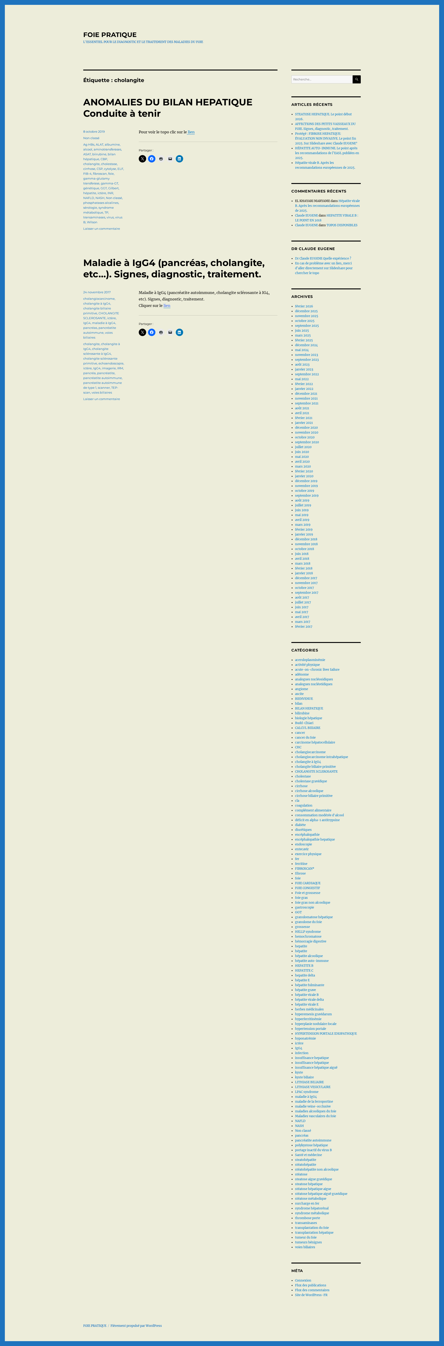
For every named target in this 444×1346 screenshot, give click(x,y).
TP (106, 212)
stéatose (301, 1174)
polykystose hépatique (311, 1145)
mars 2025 (303, 335)
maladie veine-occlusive (313, 1106)
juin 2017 (301, 607)
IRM (120, 368)
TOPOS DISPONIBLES (342, 225)
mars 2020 (303, 466)
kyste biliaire (304, 1077)
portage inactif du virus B (313, 1150)
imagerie (109, 368)
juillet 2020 (303, 447)
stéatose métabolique (310, 1199)
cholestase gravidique (311, 781)
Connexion (303, 1280)
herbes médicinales (309, 1009)
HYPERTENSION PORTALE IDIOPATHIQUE (326, 1034)
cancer (300, 733)
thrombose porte (307, 1218)
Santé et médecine (308, 1155)
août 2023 (302, 365)
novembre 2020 (306, 432)
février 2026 (304, 306)
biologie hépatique (308, 718)
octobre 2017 (304, 588)
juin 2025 (302, 331)
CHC (298, 747)
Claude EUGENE (306, 215)
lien (191, 132)
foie (111, 173)
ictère (102, 193)
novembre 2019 (306, 486)
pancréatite (106, 373)
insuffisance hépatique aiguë (316, 1068)
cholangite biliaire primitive (315, 767)
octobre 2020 (304, 437)
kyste (299, 1072)
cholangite (91, 164)
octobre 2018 (304, 549)
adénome (302, 674)
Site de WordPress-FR (311, 1295)
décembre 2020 (306, 428)
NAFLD (88, 198)
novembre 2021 (306, 399)
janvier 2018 (304, 573)
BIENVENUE (304, 699)
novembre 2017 (306, 583)
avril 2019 (302, 520)
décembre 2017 (306, 578)
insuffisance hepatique (312, 1058)
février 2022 (304, 384)
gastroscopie (304, 907)
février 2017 (303, 627)
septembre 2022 (307, 374)
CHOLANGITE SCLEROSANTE (316, 772)
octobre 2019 (304, 491)
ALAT (99, 144)
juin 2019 (302, 510)
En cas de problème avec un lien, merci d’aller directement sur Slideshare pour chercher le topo (324, 268)
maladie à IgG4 (103, 323)
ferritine (301, 864)
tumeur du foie (306, 1237)
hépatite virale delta (309, 1000)
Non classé (91, 138)
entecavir (302, 849)
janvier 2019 (304, 534)
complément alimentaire (313, 810)
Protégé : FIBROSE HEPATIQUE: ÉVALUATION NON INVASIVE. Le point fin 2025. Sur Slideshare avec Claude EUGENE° (326, 138)
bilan (298, 704)
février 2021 (303, 418)
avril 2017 (302, 617)
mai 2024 (302, 350)
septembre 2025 (307, 326)
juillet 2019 (303, 505)
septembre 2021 (306, 403)
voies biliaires (102, 392)
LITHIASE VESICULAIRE (312, 1087)
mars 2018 (302, 564)
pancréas (90, 328)
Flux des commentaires (312, 1290)
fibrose (300, 873)
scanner (104, 387)
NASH (100, 198)
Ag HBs (88, 144)
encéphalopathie (307, 835)
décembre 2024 (306, 345)
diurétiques (303, 830)
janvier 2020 (304, 476)
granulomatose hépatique (314, 917)
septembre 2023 (307, 360)
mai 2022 (302, 379)
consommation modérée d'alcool (319, 815)
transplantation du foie (312, 1228)
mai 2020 (302, 457)
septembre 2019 (307, 496)
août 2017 (302, 598)
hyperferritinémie (308, 1019)
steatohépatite (305, 1160)
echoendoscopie (111, 363)
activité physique (307, 665)
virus (110, 217)
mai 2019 (301, 515)
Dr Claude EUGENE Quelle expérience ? (323, 258)
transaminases (94, 217)
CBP (104, 159)
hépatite (89, 193)
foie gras (301, 898)
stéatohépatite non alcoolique (317, 1170)
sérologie (90, 207)
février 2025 (304, 340)
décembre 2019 (306, 481)
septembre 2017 (306, 593)
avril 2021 (302, 413)
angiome (301, 689)
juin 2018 (301, 554)
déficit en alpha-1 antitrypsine (317, 820)
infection (301, 1053)
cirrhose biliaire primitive (314, 796)
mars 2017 (302, 622)
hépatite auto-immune (312, 961)
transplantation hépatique (314, 1233)
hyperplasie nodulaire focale (315, 1024)
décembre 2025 (306, 311)
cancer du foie (305, 738)
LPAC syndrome (306, 1092)
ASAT (87, 154)
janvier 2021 (304, 423)
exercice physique (308, 854)
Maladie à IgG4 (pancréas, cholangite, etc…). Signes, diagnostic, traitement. (174, 268)
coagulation (303, 806)
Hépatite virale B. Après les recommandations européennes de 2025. (327, 206)
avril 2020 (302, 462)
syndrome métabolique (312, 1213)
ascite (299, 694)
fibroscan (100, 173)
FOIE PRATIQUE (110, 35)
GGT (104, 188)
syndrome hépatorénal (312, 1208)
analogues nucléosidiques (314, 679)
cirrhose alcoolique (309, 791)
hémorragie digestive (310, 941)
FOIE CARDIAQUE (308, 883)
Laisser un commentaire (101, 228)
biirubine (99, 154)
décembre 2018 (306, 539)
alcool (87, 149)
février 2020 (304, 471)
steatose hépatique (309, 1184)
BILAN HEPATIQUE (309, 708)
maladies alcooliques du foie (315, 1111)
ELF (120, 169)
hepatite (301, 946)
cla (297, 801)
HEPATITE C (304, 971)
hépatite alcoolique (309, 956)
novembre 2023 (306, 355)
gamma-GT (109, 183)
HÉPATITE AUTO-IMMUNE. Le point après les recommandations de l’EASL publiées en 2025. (327, 153)
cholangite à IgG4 (96, 303)
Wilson (92, 222)
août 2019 (302, 500)
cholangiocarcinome (99, 298)
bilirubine (302, 713)
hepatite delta (305, 975)
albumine (112, 144)
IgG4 (87, 323)
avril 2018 (302, 559)
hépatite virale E (306, 1004)
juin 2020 (302, 452)
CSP (100, 169)
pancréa (89, 373)
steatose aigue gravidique (313, 1179)
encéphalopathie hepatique (315, 839)
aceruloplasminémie (310, 660)
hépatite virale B (307, 995)
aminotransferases (107, 149)
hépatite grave (305, 990)
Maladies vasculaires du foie (315, 1116)
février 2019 (304, 530)
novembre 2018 (306, 544)
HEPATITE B (304, 966)
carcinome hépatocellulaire (315, 742)
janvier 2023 (304, 369)
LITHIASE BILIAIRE (309, 1082)
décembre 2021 (306, 394)
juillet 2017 (303, 602)
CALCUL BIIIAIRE (307, 728)
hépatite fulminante (309, 985)
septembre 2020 (307, 442)
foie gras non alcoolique (312, 903)
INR (110, 193)
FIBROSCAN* (304, 869)
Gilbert (113, 188)
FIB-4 (87, 173)
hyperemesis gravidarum (313, 1014)
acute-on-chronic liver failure (317, 670)
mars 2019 (303, 525)
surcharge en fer (307, 1203)
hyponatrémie (305, 1038)
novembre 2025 (306, 316)
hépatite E (302, 980)
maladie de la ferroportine (314, 1102)
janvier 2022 (304, 389)
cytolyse (110, 169)
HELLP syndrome (308, 932)
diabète (300, 825)
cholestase (109, 164)
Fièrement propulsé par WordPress (136, 1326)
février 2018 (303, 568)
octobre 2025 (304, 321)
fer (297, 859)
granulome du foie (308, 922)
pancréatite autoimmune (102, 378)
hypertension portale (310, 1029)
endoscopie (303, 844)
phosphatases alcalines (100, 203)
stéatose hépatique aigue (313, 1189)
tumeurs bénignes (308, 1242)
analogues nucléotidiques (314, 684)
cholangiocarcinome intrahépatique (321, 757)
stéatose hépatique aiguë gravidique (321, 1194)
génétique (91, 188)
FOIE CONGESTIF (307, 888)
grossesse (302, 927)
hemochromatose (308, 937)
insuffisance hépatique (312, 1063)
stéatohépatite (305, 1165)
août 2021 (302, 408)
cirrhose (89, 169)
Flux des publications (310, 1285)
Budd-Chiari (304, 723)
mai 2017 (301, 612)
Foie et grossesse (307, 893)
